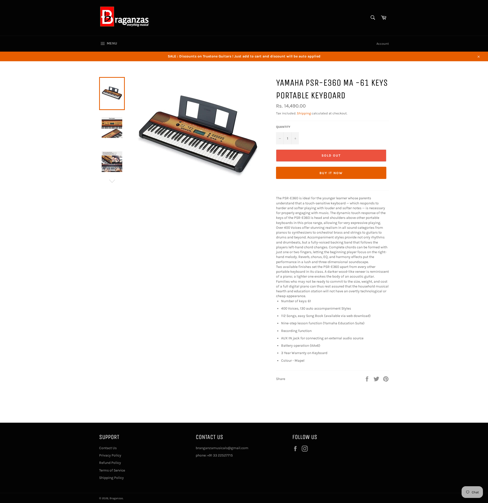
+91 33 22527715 (220, 455)
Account (382, 43)
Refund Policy (110, 463)
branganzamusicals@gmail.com (222, 448)
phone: (201, 455)
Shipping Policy (111, 478)
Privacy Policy (110, 455)
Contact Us (108, 448)
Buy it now (331, 173)
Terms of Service (112, 470)
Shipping (304, 113)
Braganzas (116, 498)
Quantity (283, 127)
